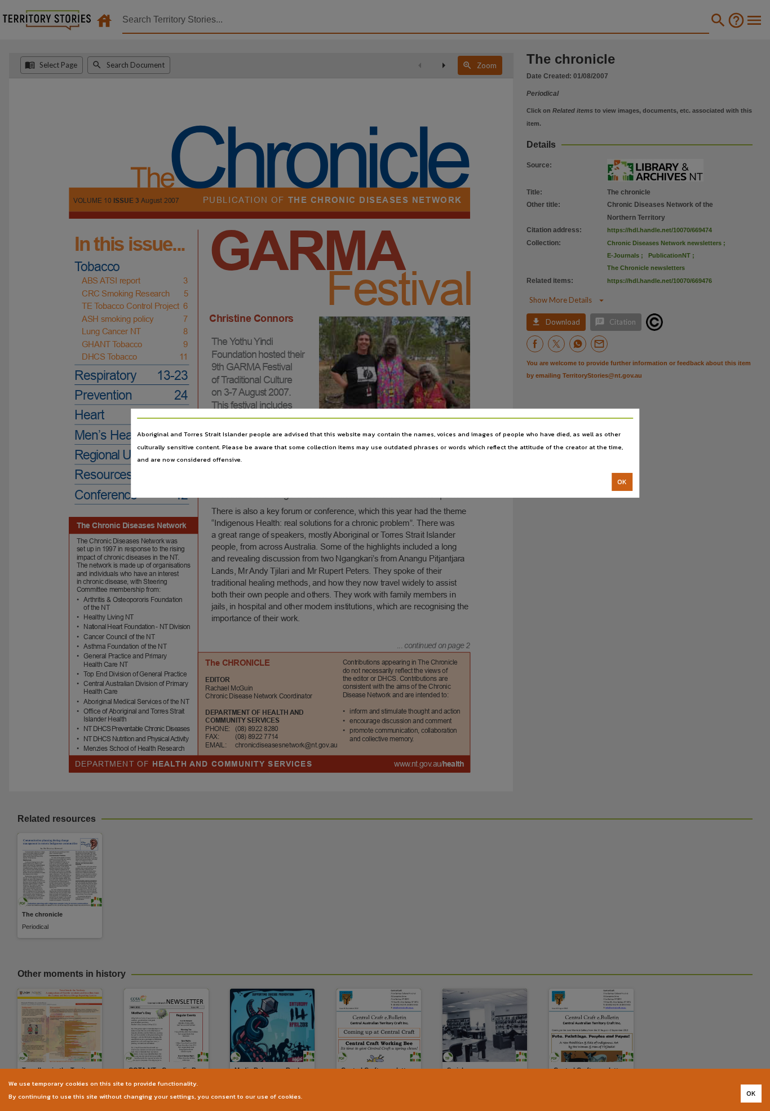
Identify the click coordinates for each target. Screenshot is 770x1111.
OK (622, 482)
